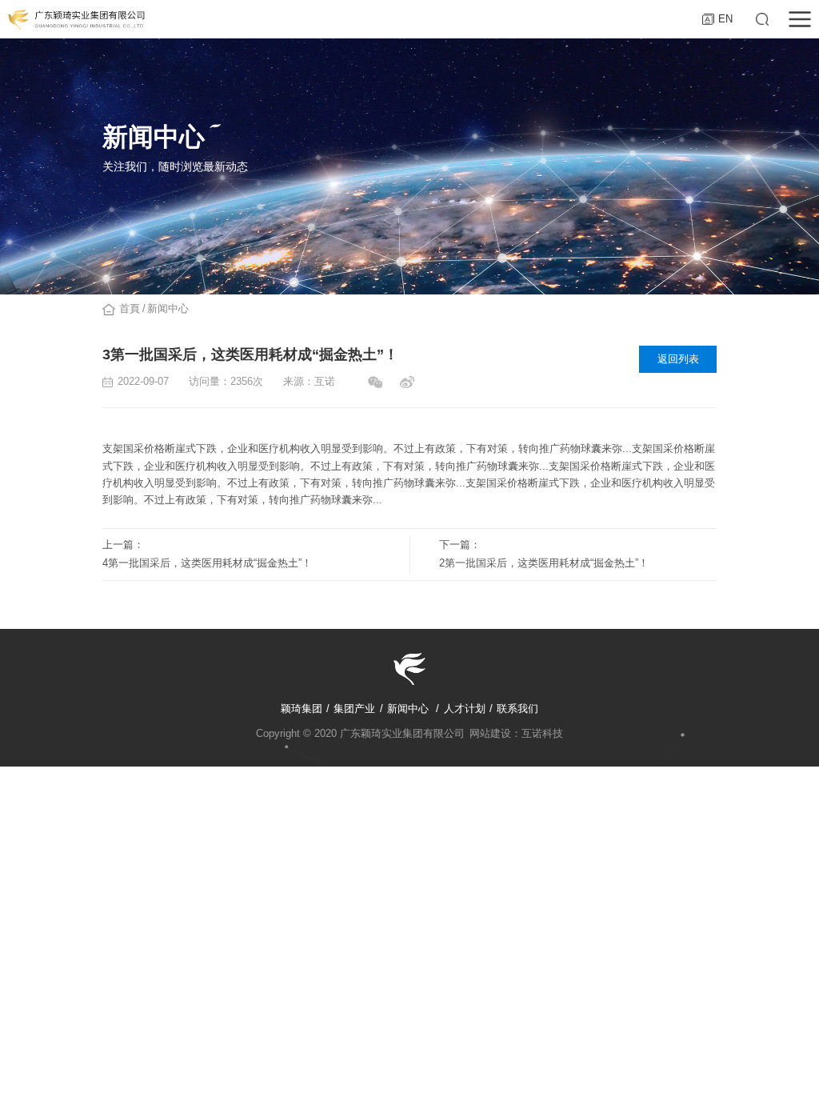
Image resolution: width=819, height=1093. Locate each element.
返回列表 (678, 359)
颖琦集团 (301, 709)
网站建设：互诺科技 (516, 733)
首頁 (129, 308)
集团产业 (354, 709)
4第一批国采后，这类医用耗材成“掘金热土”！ (207, 563)
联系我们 (517, 709)
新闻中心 (168, 308)
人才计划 (464, 709)
